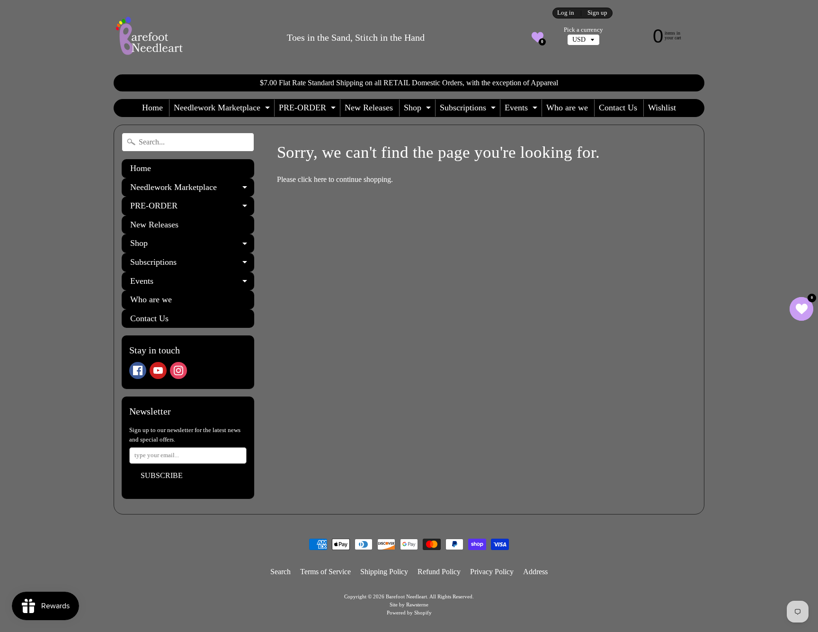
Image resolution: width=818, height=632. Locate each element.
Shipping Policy (384, 572)
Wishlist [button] (662, 107)
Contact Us (618, 107)
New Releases (369, 107)
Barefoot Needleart (406, 596)
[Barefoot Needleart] (149, 37)
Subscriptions (469, 110)
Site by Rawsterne (409, 604)
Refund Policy (439, 572)
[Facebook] (137, 370)
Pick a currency (583, 30)
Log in (565, 13)
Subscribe (162, 475)
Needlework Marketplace (223, 110)
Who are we (567, 107)
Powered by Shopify (409, 612)
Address (535, 572)
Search (280, 572)
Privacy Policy (492, 572)
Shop (418, 110)
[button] (537, 37)
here (320, 179)
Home (152, 107)
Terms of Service (325, 572)
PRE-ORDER (308, 110)
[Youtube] (158, 370)
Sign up (597, 13)
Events (522, 110)
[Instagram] (178, 370)
